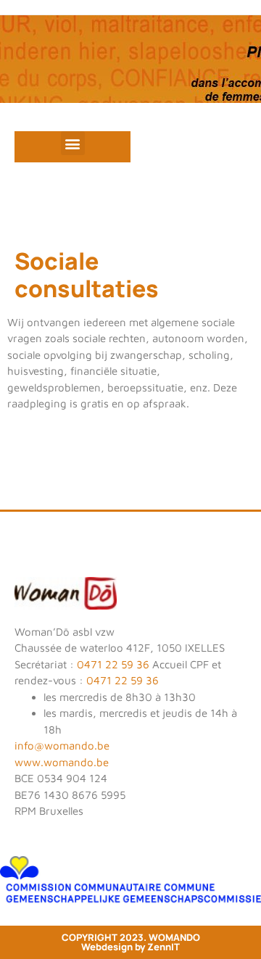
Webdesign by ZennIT (130, 946)
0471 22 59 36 (113, 664)
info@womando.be (61, 745)
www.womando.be (61, 762)
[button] (73, 143)
